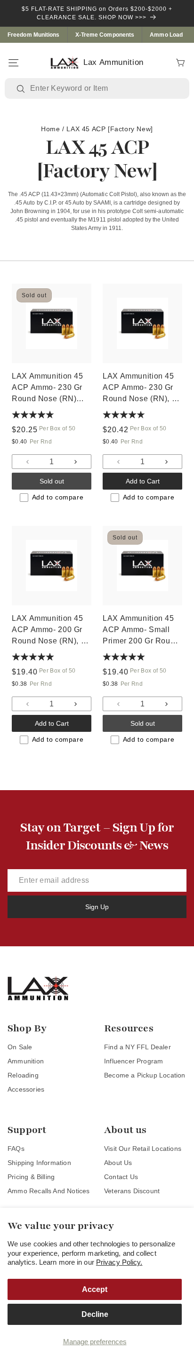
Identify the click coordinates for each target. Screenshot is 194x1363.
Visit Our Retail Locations (142, 1148)
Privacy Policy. (119, 1262)
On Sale (20, 1047)
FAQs (16, 1148)
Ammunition (26, 1061)
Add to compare (57, 497)
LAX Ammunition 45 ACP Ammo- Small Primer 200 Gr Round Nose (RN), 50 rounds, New (141, 630)
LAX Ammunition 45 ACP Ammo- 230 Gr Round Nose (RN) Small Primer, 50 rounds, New (47, 388)
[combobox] (104, 88)
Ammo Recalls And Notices (49, 1191)
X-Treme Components (105, 35)
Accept (94, 1289)
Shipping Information (39, 1162)
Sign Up (97, 907)
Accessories (26, 1089)
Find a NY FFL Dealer (137, 1047)
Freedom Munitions (34, 35)
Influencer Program (133, 1061)
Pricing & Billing (31, 1177)
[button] (13, 62)
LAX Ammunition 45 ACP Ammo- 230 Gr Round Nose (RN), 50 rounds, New (142, 388)
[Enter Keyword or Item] (21, 89)
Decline (94, 1314)
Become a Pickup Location (145, 1075)
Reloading (23, 1075)
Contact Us (121, 1177)
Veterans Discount (132, 1191)
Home (50, 129)
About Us (118, 1162)
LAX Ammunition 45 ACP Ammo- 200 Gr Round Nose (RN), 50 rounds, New (51, 630)
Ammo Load (166, 35)
